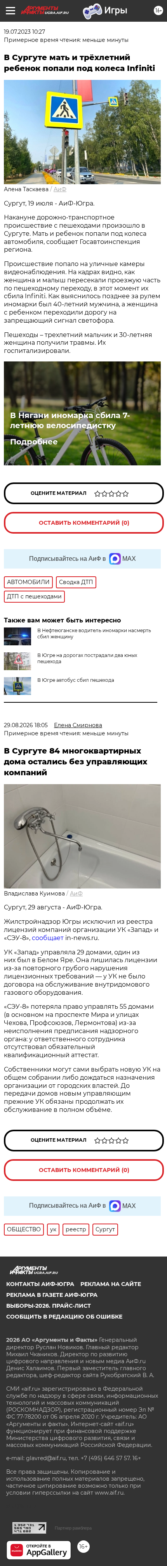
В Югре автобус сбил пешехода (75, 680)
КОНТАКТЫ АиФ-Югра (40, 1284)
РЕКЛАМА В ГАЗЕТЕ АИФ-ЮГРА (51, 1294)
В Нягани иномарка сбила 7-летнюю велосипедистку (70, 420)
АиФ (60, 189)
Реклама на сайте (110, 1284)
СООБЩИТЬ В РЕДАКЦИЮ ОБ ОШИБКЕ (64, 1316)
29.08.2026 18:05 (26, 725)
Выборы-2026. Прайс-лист (48, 1305)
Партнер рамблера (73, 1528)
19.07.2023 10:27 (24, 31)
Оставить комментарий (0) (84, 522)
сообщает (48, 938)
